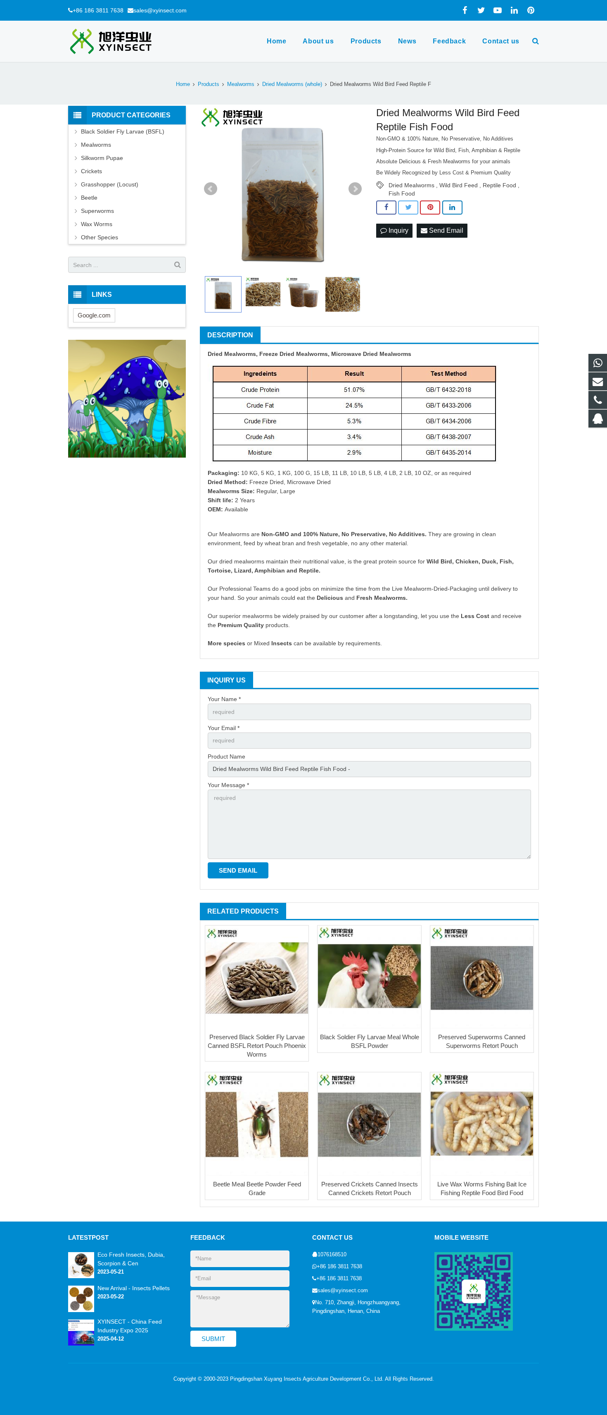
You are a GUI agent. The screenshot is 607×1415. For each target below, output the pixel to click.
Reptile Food (499, 185)
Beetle (89, 197)
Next (355, 189)
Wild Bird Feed (458, 185)
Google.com (94, 315)
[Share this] (386, 207)
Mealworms (240, 84)
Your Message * (228, 785)
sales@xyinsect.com (160, 10)
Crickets (91, 171)
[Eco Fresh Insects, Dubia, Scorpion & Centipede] (81, 1276)
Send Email (445, 230)
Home (183, 84)
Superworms (97, 211)
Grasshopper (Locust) (109, 184)
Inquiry (397, 230)
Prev (210, 189)
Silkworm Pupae (102, 158)
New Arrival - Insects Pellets (133, 1288)
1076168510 (332, 1255)
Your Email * (223, 728)
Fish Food (402, 193)
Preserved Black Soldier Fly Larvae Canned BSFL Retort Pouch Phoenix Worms (257, 1045)
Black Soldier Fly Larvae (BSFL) (122, 131)
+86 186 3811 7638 (98, 10)
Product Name (226, 756)
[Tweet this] (408, 207)
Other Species (99, 237)
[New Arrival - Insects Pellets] (81, 1310)
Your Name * (224, 699)
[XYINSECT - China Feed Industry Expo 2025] (81, 1344)
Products (208, 84)
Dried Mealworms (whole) (292, 84)
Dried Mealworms (411, 185)
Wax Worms (96, 224)
